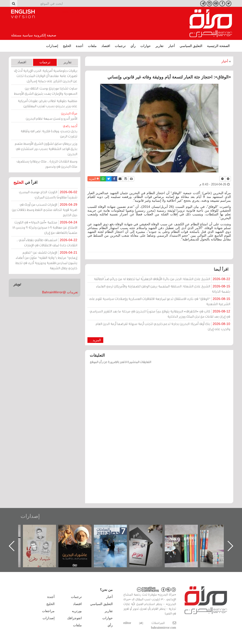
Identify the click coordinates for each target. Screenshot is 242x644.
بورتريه (77, 611)
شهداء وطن (80, 530)
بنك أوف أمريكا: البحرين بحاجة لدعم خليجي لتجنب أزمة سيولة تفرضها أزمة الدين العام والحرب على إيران (163, 326)
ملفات (92, 46)
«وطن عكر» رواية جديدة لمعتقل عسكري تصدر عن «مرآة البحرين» (186, 538)
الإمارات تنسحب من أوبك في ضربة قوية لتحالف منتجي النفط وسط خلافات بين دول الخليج (44, 209)
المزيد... (95, 340)
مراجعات (48, 611)
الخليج (67, 46)
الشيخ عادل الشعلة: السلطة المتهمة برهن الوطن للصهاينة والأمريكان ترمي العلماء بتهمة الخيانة (163, 289)
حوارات (145, 46)
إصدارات (52, 46)
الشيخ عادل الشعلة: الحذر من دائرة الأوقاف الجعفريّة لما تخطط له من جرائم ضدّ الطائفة (162, 278)
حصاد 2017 (151, 530)
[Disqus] (159, 436)
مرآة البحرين (211, 23)
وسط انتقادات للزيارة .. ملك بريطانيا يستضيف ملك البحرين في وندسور (47, 164)
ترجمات (120, 46)
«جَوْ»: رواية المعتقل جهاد (44, 532)
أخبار (171, 46)
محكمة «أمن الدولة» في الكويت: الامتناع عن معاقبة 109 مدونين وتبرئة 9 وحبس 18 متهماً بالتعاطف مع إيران (45, 227)
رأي (133, 46)
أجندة (79, 46)
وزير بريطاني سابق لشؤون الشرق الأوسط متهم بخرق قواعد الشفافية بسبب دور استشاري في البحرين (46, 148)
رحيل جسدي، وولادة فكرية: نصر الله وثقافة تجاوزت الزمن (49, 131)
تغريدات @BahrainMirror (60, 292)
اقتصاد (105, 46)
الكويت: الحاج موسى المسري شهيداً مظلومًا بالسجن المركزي (48, 194)
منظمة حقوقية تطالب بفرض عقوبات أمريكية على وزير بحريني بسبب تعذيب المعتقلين (47, 103)
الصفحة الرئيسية (218, 46)
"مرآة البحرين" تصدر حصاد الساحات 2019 (221, 535)
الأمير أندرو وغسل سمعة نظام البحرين (51, 116)
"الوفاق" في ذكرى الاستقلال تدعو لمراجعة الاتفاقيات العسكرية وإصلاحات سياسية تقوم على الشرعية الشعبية (159, 301)
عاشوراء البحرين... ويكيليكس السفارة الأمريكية (115, 535)
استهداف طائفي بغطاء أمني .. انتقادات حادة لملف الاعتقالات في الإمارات (47, 242)
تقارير (160, 46)
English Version (23, 14)
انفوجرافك (74, 618)
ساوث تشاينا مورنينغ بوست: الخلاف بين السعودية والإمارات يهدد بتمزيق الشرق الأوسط (45, 91)
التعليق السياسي (191, 46)
